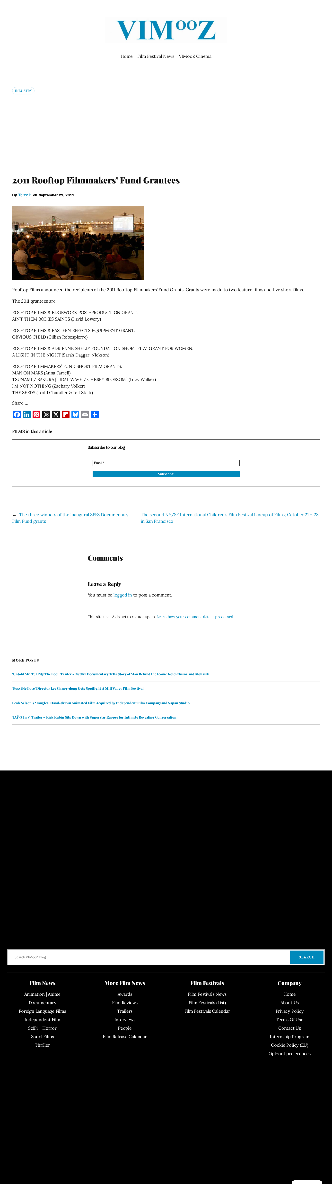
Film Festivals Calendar (207, 1011)
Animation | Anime (42, 994)
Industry (23, 91)
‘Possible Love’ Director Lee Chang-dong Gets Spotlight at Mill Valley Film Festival (78, 688)
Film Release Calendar (125, 1036)
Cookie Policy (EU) (289, 1045)
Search (307, 957)
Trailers (124, 1011)
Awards (125, 994)
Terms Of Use (289, 1019)
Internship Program (289, 1036)
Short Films (42, 1036)
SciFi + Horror (42, 1028)
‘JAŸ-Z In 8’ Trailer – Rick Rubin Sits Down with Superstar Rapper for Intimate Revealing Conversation (94, 717)
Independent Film (42, 1019)
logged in (123, 595)
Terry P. (25, 194)
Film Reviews (125, 1002)
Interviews (124, 1019)
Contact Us (289, 1028)
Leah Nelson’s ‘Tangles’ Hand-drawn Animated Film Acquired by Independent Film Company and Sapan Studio (101, 703)
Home (127, 56)
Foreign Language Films (42, 1011)
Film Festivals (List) (207, 1002)
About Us (289, 1002)
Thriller (42, 1045)
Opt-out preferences (290, 1053)
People (125, 1028)
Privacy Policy (290, 1011)
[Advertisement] (166, 134)
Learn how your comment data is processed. (195, 616)
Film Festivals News (207, 994)
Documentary (42, 1002)
